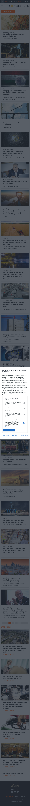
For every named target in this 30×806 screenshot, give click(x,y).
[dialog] (15, 403)
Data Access (15, 435)
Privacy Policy (24, 435)
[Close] (26, 370)
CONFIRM (9, 430)
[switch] (24, 403)
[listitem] (15, 399)
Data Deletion (5, 435)
